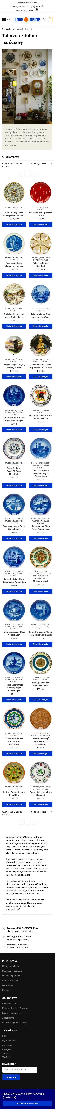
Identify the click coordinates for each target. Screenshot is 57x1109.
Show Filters (12, 157)
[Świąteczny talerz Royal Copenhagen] (14, 504)
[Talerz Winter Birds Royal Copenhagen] (40, 504)
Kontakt (6, 990)
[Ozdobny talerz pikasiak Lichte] (40, 192)
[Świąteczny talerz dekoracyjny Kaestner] (14, 243)
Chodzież (35, 787)
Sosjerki (35, 258)
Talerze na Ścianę (13, 207)
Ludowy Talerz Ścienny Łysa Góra (14, 793)
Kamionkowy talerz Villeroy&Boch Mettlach (14, 214)
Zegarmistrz (8, 1018)
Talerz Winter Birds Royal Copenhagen (41, 527)
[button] (49, 20)
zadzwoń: (27, 3)
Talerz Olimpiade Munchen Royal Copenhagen (41, 473)
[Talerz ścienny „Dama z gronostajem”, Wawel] (40, 345)
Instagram (7, 1049)
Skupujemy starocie (11, 1013)
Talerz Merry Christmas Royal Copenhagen (14, 419)
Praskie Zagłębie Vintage (14, 1022)
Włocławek (40, 578)
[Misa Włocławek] (40, 557)
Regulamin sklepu (10, 966)
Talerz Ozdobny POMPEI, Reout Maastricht (14, 471)
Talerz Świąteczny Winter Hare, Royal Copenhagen (40, 633)
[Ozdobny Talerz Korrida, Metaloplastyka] (40, 395)
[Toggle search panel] (44, 19)
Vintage (14, 209)
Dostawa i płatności (11, 975)
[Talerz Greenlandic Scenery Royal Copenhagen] (14, 663)
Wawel (45, 361)
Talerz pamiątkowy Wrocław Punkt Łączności (14, 741)
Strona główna (8, 29)
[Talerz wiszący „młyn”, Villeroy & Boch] (14, 345)
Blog (4, 1036)
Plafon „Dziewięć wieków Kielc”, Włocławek (41, 741)
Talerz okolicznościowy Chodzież (41, 793)
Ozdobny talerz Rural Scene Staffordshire (14, 315)
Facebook (7, 1045)
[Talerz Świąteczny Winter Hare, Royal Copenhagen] (40, 610)
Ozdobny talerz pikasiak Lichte (40, 214)
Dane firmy (7, 985)
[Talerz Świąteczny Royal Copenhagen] (14, 610)
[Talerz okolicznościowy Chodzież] (40, 772)
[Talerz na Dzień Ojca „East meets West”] (40, 294)
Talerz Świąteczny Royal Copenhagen (14, 633)
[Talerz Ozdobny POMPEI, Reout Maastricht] (14, 448)
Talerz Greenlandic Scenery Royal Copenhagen (14, 688)
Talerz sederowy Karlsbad (40, 264)
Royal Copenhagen (14, 410)
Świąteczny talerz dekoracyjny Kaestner (14, 264)
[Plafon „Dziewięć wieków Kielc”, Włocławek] (40, 718)
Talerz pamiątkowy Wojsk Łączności (40, 684)
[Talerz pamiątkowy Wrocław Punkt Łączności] (14, 718)
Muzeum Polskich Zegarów (15, 1008)
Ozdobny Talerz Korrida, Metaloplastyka (40, 417)
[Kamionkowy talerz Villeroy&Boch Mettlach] (14, 192)
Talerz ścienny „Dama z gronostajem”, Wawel (41, 366)
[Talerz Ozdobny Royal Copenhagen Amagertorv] (14, 557)
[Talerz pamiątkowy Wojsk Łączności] (40, 663)
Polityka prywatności (12, 971)
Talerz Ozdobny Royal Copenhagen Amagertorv (14, 580)
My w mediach (9, 1040)
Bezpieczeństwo (10, 980)
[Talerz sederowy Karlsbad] (40, 243)
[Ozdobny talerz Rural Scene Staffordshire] (14, 294)
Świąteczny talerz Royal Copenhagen (14, 527)
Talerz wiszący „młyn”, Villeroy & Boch (14, 366)
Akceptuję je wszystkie (27, 1103)
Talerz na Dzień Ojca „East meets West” (40, 315)
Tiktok (5, 1053)
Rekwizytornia (9, 1003)
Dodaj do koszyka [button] (14, 225)
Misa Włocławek (40, 581)
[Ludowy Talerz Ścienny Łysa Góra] (14, 772)
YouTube (6, 1057)
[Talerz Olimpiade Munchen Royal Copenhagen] (40, 448)
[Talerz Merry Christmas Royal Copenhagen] (14, 395)
